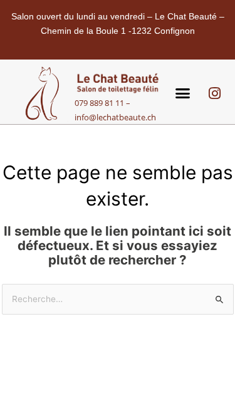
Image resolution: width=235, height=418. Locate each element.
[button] (182, 93)
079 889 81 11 (99, 102)
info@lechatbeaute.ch (115, 117)
